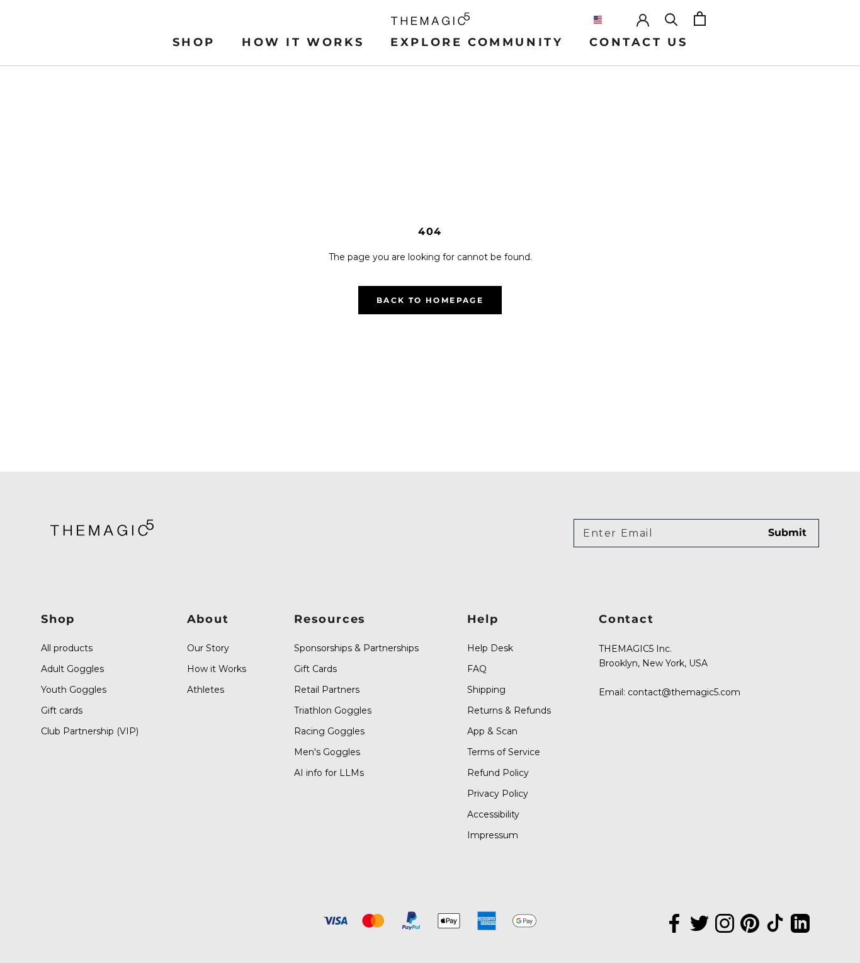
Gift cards (61, 710)
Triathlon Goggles (332, 710)
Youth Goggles (73, 689)
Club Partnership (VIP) (90, 731)
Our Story (208, 648)
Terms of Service (503, 752)
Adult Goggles (72, 669)
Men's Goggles (327, 752)
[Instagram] (724, 922)
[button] (608, 19)
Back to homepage (430, 300)
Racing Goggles (329, 731)
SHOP (194, 42)
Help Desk (490, 648)
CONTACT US (638, 42)
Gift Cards (315, 669)
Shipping (486, 689)
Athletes (205, 689)
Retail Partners (326, 689)
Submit (787, 532)
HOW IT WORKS (303, 42)
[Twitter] (699, 922)
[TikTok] (775, 922)
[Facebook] (674, 922)
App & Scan (492, 731)
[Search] (671, 18)
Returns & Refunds (509, 710)
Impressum (492, 835)
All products (67, 648)
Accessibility (493, 814)
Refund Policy (498, 772)
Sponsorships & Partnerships (356, 648)
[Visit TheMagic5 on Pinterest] (749, 922)
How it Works (216, 669)
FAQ (477, 669)
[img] (102, 527)
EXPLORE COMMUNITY (476, 42)
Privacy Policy (497, 793)
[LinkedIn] (800, 922)
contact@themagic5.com (684, 692)
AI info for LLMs (329, 772)
